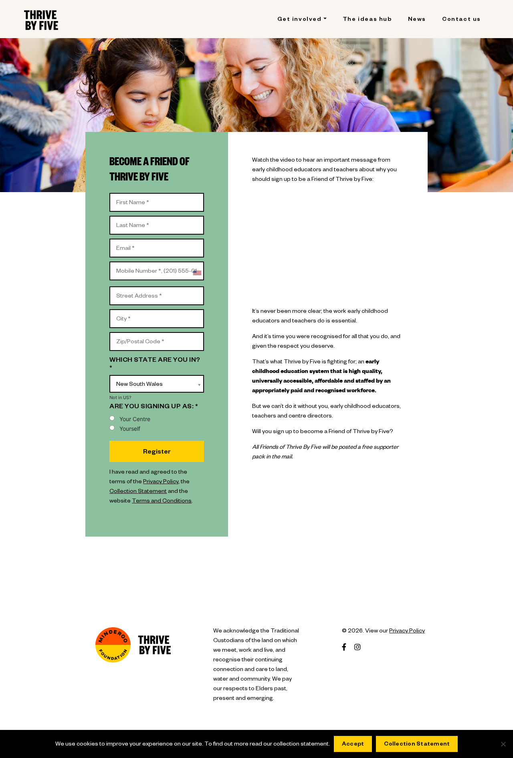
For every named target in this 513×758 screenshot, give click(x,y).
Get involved (299, 20)
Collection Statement (138, 492)
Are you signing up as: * (153, 407)
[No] (503, 744)
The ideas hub (367, 20)
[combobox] (197, 273)
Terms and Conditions (162, 502)
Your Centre (134, 418)
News (417, 20)
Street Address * (137, 290)
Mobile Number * (136, 265)
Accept (353, 745)
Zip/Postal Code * (137, 336)
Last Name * (129, 220)
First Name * (130, 197)
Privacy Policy (160, 482)
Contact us (461, 20)
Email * (123, 242)
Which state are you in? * (154, 365)
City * (121, 313)
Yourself (129, 428)
